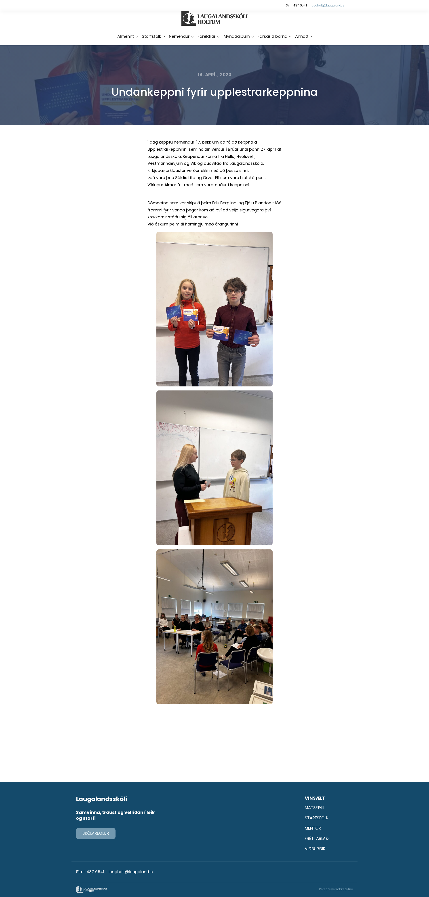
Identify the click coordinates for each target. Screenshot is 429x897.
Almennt (125, 36)
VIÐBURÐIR (315, 848)
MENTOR (313, 828)
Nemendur (179, 36)
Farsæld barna (272, 36)
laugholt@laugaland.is (327, 5)
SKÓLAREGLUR (95, 833)
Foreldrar (207, 36)
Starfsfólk (151, 36)
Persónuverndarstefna (336, 889)
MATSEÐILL (315, 807)
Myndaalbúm (237, 36)
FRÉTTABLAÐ (317, 838)
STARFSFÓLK (316, 818)
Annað (301, 36)
